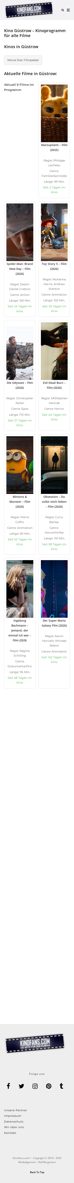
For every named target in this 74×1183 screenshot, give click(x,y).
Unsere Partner (15, 1110)
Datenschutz (14, 1121)
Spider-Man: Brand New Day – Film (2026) (20, 269)
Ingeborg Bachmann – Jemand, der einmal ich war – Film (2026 (19, 630)
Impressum (12, 1115)
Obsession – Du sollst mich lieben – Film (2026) (54, 501)
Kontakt (10, 1132)
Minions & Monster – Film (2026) (19, 501)
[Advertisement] (37, 744)
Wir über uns (14, 1127)
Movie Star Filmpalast (23, 60)
